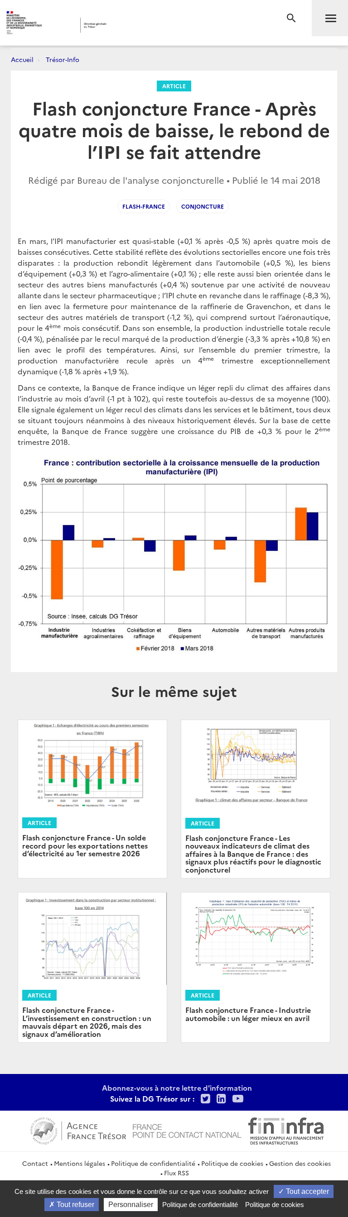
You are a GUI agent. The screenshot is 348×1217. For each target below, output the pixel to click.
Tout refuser (74, 1204)
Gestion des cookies (300, 1163)
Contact (35, 1163)
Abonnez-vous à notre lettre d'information (177, 1087)
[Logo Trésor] (138, 25)
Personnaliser (130, 1204)
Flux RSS (176, 1172)
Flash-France (143, 206)
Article (174, 86)
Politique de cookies (232, 1163)
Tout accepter (306, 1191)
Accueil (22, 59)
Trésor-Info (62, 59)
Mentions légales (79, 1163)
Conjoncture (202, 206)
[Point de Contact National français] (187, 1130)
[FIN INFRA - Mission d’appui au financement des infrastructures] (286, 1130)
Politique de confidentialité (153, 1163)
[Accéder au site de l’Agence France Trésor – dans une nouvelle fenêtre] (78, 1130)
